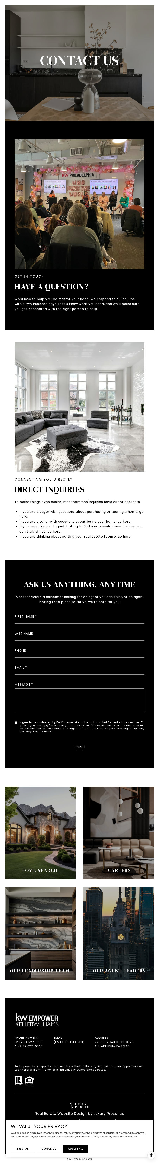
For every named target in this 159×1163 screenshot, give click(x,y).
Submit (80, 747)
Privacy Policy (42, 731)
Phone (20, 650)
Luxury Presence (109, 1113)
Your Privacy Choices (79, 1158)
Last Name (24, 633)
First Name (24, 616)
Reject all (22, 1148)
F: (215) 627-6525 (29, 1046)
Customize (48, 1148)
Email (19, 667)
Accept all (75, 1148)
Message (22, 684)
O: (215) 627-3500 (29, 1042)
